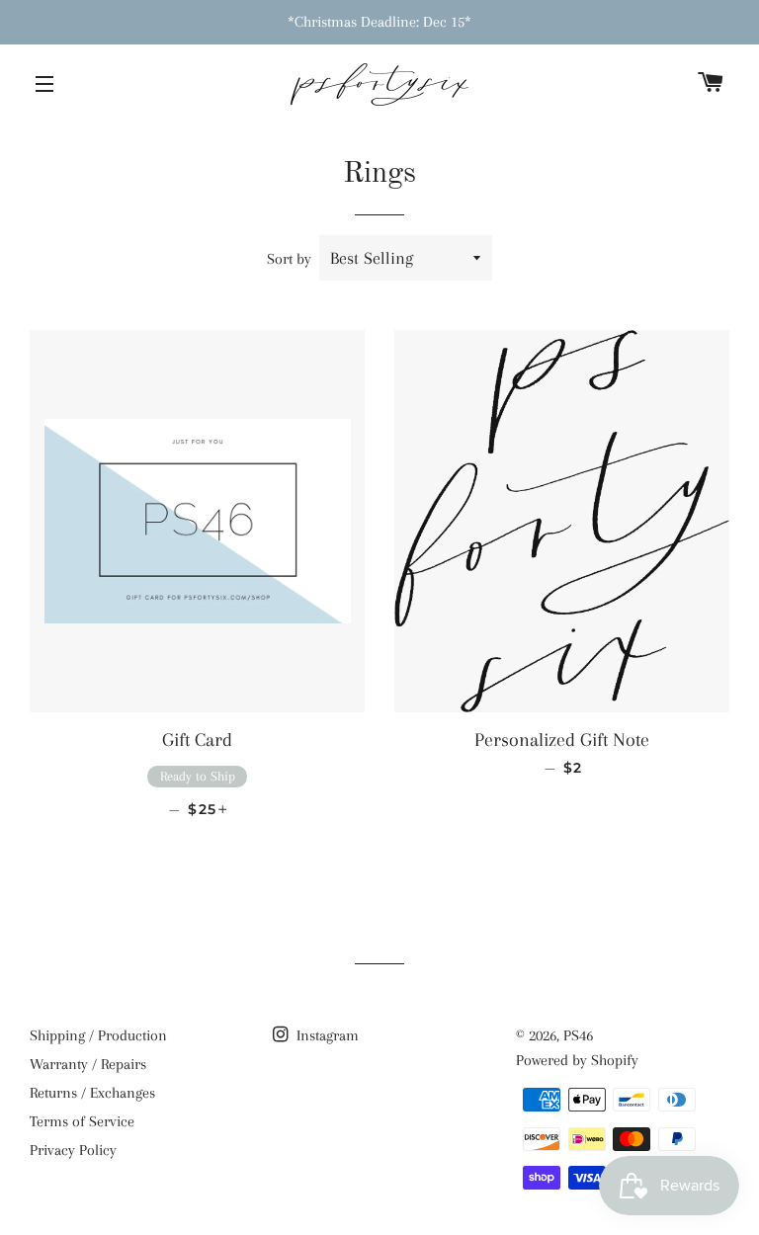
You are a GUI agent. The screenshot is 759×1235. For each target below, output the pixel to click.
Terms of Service (82, 1121)
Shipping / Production (98, 1035)
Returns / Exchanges (92, 1093)
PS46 (578, 1035)
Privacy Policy (73, 1150)
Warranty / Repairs (88, 1064)
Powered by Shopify (577, 1060)
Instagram (326, 1035)
